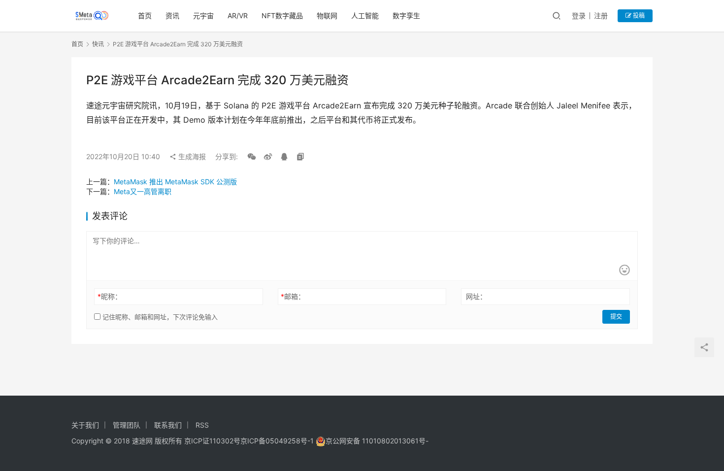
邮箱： (293, 296)
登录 (579, 15)
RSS (202, 425)
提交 (616, 316)
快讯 (98, 44)
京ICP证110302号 (212, 441)
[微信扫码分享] (251, 156)
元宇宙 (203, 15)
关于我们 (85, 425)
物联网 (327, 15)
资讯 (172, 15)
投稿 (638, 15)
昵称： (110, 296)
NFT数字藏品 (282, 15)
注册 (601, 15)
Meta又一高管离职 (142, 191)
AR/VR (238, 15)
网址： (476, 296)
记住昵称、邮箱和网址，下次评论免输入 (159, 317)
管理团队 (126, 425)
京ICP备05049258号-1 (278, 441)
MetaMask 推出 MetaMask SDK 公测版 (175, 181)
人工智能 (365, 15)
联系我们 (168, 425)
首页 (145, 15)
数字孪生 (406, 15)
